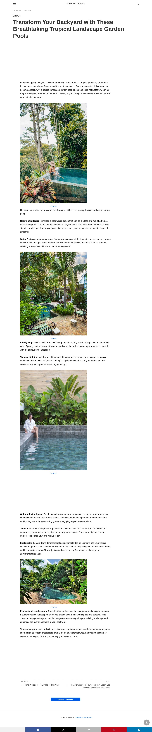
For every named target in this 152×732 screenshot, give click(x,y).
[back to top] (147, 722)
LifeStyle (27, 11)
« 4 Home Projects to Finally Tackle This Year (40, 685)
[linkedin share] (139, 729)
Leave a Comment (65, 699)
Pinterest (54, 206)
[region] (66, 62)
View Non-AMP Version (83, 717)
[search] (137, 3)
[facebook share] (38, 729)
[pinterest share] (114, 729)
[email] (88, 729)
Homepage (17, 11)
